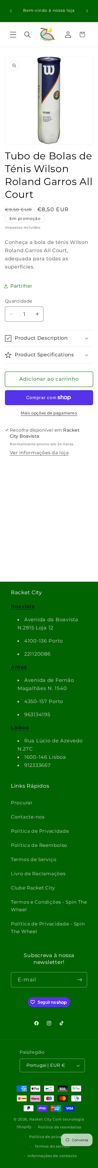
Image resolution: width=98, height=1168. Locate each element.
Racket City (40, 1119)
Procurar (22, 802)
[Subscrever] (79, 979)
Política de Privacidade (40, 831)
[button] (13, 34)
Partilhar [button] (21, 286)
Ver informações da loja (39, 452)
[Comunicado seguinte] (87, 11)
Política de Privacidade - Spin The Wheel (48, 927)
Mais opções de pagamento (49, 413)
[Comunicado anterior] (11, 11)
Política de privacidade (52, 1136)
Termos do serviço (52, 1146)
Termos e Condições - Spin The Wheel (49, 905)
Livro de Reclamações (38, 873)
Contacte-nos (28, 817)
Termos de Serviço (33, 859)
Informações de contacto (51, 1156)
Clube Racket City (33, 888)
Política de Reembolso (39, 845)
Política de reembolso (59, 1127)
